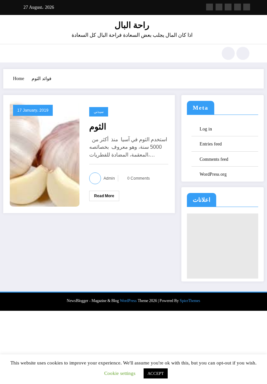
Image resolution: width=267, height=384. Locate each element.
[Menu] (21, 53)
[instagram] (237, 7)
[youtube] (246, 7)
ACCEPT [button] (156, 373)
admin (109, 178)
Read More (104, 196)
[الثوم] (44, 153)
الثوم (97, 126)
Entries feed (211, 144)
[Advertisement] (222, 246)
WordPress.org (213, 174)
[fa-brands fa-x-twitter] (219, 7)
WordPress (128, 300)
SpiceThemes (190, 300)
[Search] (228, 53)
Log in (206, 129)
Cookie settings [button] (119, 373)
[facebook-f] (209, 7)
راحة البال (132, 25)
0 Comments (138, 178)
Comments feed (214, 159)
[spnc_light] (242, 53)
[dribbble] (228, 7)
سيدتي (99, 112)
